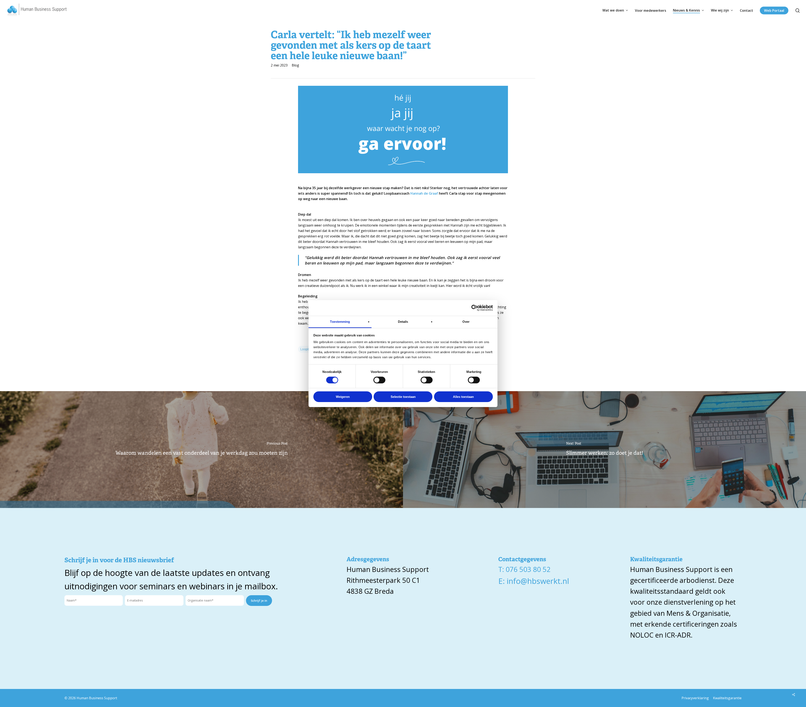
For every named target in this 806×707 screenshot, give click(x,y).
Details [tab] (403, 321)
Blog (295, 65)
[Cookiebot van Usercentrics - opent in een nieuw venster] (474, 308)
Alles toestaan (463, 396)
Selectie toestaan (403, 396)
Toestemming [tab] (340, 321)
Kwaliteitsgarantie (727, 698)
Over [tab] (466, 321)
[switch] (379, 380)
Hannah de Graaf (424, 193)
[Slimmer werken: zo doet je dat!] (604, 449)
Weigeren (343, 396)
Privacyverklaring (695, 698)
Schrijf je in (259, 601)
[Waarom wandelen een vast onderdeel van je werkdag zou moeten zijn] (201, 449)
